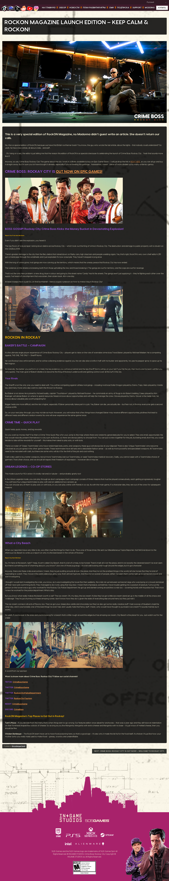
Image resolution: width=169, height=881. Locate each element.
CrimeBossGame (20, 682)
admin (29, 40)
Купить (162, 8)
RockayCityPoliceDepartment (27, 693)
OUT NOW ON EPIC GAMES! (79, 171)
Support (137, 8)
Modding (150, 8)
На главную (49, 8)
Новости (74, 8)
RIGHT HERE (135, 162)
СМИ (111, 8)
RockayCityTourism (23, 698)
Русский (150, 2)
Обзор (62, 8)
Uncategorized (18, 746)
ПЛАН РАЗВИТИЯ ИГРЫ (94, 8)
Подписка (123, 8)
